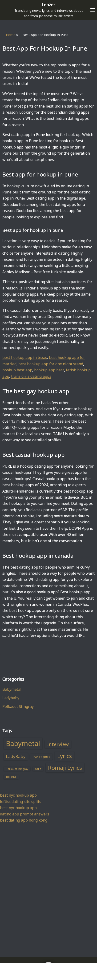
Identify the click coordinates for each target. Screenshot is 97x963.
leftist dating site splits (20, 801)
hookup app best (49, 370)
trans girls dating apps (31, 376)
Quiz (38, 768)
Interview (58, 744)
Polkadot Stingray (18, 706)
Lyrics (64, 756)
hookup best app (17, 370)
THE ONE (11, 777)
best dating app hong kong (23, 820)
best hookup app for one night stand (50, 363)
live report (41, 756)
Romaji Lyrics (65, 767)
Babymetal (11, 689)
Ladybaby (10, 697)
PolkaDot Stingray (17, 768)
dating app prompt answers (24, 814)
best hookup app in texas (24, 357)
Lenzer (48, 4)
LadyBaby (15, 756)
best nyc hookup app (18, 795)
